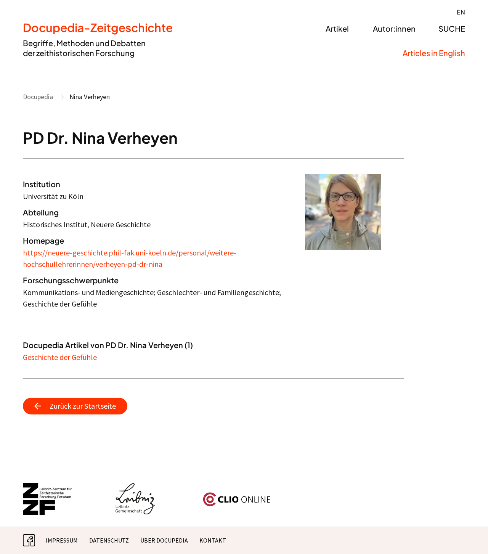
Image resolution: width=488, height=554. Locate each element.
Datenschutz (109, 540)
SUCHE (451, 28)
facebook (35, 540)
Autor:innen (394, 28)
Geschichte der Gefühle (60, 357)
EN (461, 12)
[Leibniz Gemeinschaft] (135, 487)
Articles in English (434, 53)
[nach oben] (467, 533)
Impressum (62, 540)
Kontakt (212, 540)
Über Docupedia (164, 540)
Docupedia (38, 96)
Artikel (337, 28)
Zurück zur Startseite (83, 406)
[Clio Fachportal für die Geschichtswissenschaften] (237, 495)
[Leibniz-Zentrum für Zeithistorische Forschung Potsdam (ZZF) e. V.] (47, 487)
